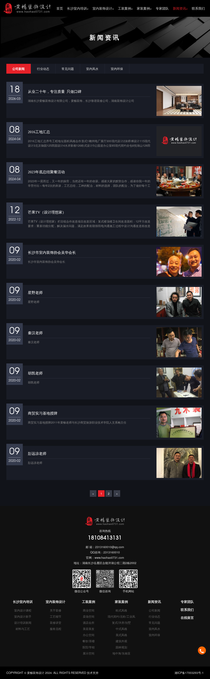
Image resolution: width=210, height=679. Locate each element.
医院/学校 (88, 647)
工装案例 (124, 8)
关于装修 (55, 610)
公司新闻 (18, 68)
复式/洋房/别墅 (121, 623)
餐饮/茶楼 (88, 641)
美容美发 (88, 629)
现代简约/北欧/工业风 (121, 616)
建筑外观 (121, 641)
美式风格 (121, 635)
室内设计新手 (22, 616)
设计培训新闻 (22, 623)
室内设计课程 (22, 610)
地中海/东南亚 (121, 653)
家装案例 (143, 8)
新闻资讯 (179, 8)
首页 (59, 8)
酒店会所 (88, 623)
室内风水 (92, 68)
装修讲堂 (55, 623)
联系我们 (198, 8)
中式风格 (121, 629)
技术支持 (92, 673)
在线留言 (187, 617)
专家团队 (162, 8)
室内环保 (117, 68)
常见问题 (68, 68)
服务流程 (55, 629)
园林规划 (121, 647)
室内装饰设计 (102, 8)
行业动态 (43, 68)
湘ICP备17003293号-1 (189, 673)
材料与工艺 (23, 629)
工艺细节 (55, 616)
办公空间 (88, 635)
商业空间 (88, 610)
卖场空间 (88, 616)
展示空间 (88, 653)
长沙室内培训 (77, 8)
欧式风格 (121, 610)
